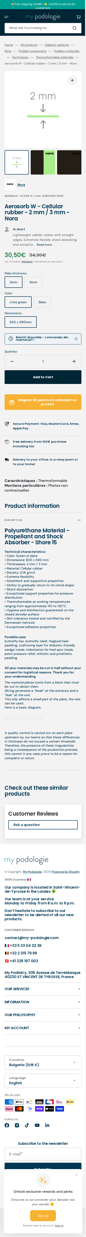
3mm (35, 285)
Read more (60, 245)
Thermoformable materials (23, 63)
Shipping (27, 262)
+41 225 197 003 (24, 974)
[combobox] (40, 28)
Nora (15, 51)
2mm (16, 285)
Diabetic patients (57, 45)
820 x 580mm (23, 324)
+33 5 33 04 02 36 (26, 959)
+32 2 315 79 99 (23, 966)
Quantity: (11, 352)
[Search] (69, 28)
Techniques (45, 57)
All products (29, 45)
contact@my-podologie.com (31, 951)
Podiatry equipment (40, 51)
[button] (6, 17)
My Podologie (32, 876)
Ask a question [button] (26, 829)
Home (9, 45)
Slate (45, 305)
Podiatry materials (17, 57)
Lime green (21, 305)
